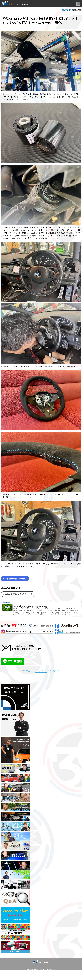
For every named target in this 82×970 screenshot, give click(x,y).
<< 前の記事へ (27, 671)
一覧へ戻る (41, 671)
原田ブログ (66, 10)
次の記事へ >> (55, 671)
